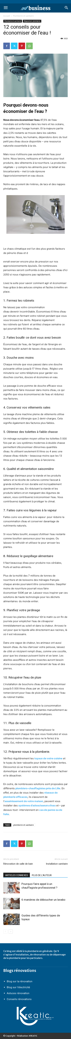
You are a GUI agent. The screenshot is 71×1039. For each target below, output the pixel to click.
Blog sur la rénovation (19, 981)
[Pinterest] (21, 46)
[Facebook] (6, 46)
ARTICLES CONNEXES (16, 875)
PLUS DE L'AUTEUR (42, 875)
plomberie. (42, 752)
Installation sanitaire (57, 863)
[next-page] (11, 931)
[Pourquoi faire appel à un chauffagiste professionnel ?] (11, 887)
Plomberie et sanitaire (23, 15)
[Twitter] (14, 46)
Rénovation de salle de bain (18, 863)
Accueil (6, 15)
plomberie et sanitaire (23, 825)
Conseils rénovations (19, 999)
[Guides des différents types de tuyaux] (11, 919)
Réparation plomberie (32, 21)
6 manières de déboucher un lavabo (43, 899)
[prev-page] (5, 931)
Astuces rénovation (18, 993)
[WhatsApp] (29, 46)
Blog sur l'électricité (18, 987)
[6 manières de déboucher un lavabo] (11, 903)
